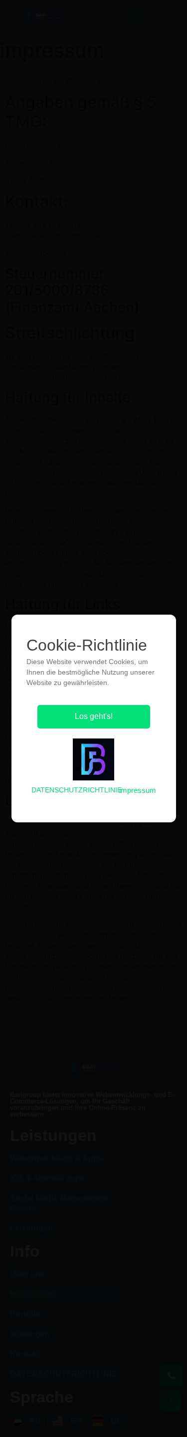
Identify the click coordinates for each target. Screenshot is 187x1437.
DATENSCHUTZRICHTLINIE (76, 790)
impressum (137, 790)
